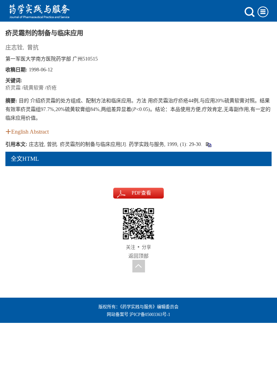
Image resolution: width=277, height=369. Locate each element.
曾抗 (33, 47)
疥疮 (52, 87)
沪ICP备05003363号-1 (149, 314)
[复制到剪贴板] (208, 144)
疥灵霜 (13, 87)
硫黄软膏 (33, 87)
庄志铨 (14, 47)
